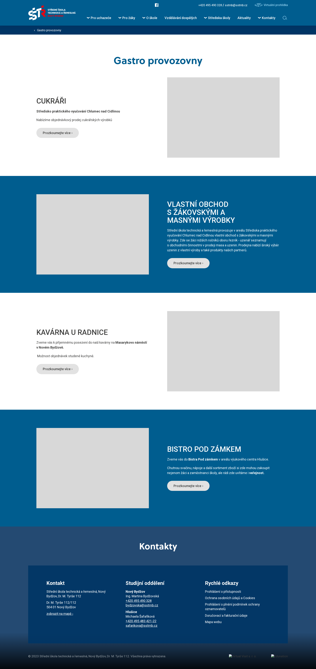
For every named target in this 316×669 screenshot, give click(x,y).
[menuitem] (99, 18)
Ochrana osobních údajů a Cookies (230, 598)
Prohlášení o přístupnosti (223, 591)
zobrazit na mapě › (59, 614)
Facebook (156, 5)
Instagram (167, 5)
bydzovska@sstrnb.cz (142, 605)
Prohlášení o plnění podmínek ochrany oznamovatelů (232, 606)
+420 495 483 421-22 (141, 621)
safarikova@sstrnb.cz (141, 625)
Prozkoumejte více (57, 133)
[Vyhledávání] (285, 18)
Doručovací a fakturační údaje (226, 615)
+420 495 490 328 (210, 5)
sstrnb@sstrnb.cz (236, 5)
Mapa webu (213, 622)
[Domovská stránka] (52, 13)
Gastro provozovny (49, 30)
